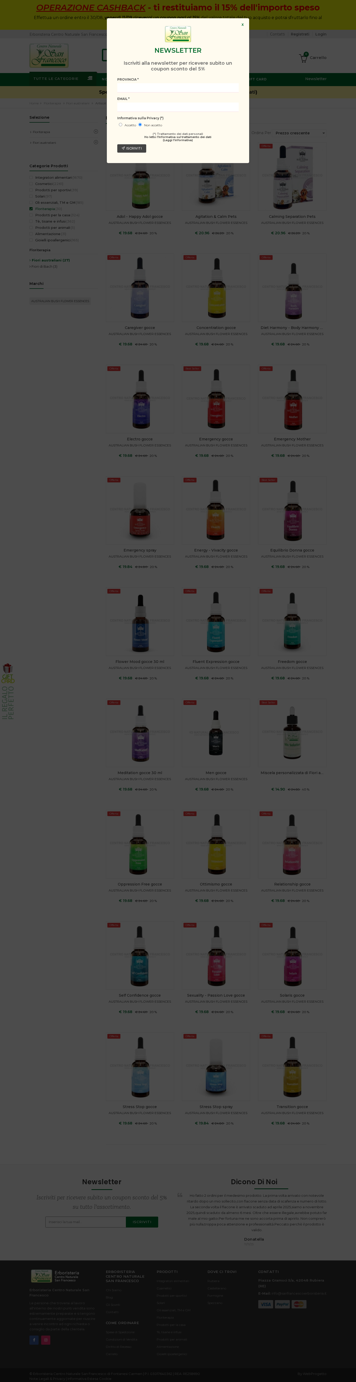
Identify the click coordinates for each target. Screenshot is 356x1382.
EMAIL (123, 99)
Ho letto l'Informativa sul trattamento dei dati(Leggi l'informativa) (177, 138)
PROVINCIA (128, 79)
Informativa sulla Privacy (140, 118)
